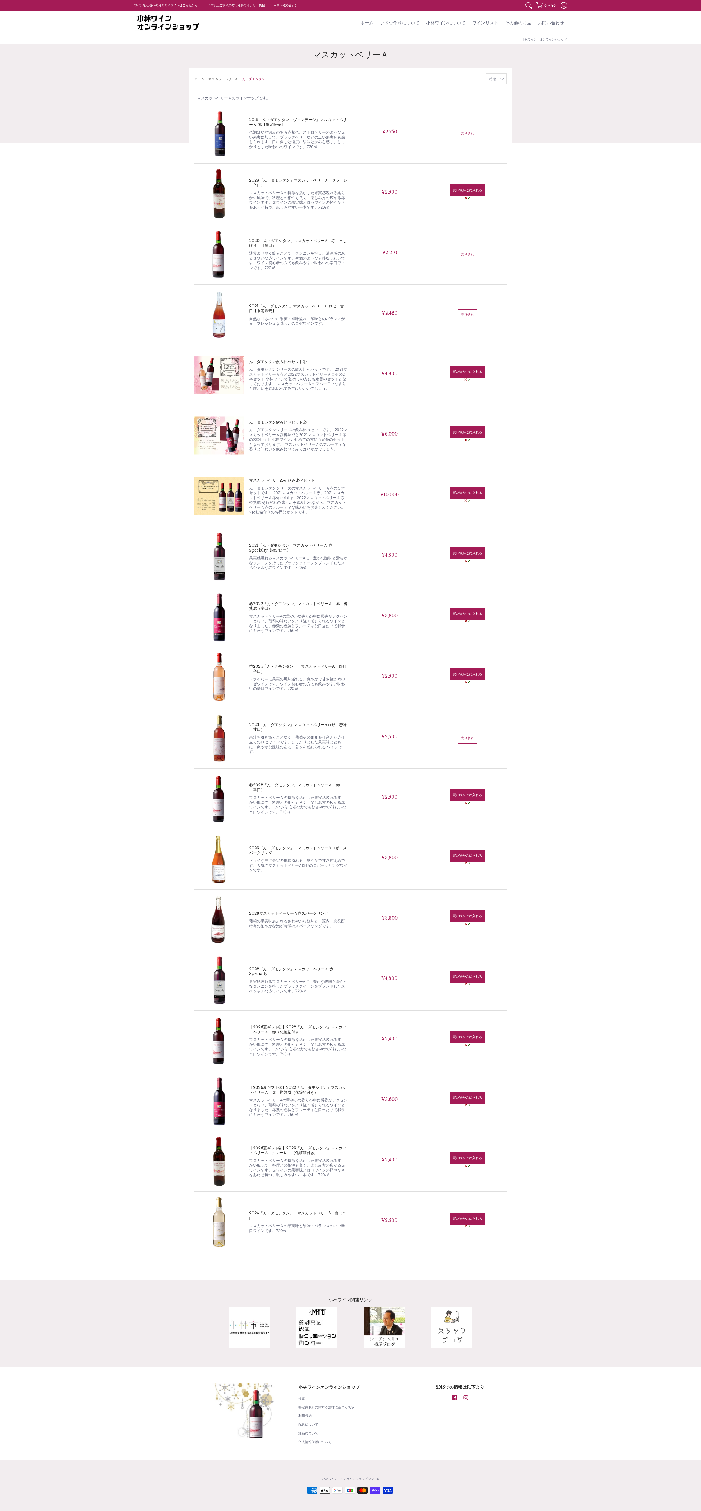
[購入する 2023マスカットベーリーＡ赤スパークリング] (219, 919)
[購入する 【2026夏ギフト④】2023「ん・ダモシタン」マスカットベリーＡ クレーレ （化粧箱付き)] (219, 1161)
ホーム (199, 79)
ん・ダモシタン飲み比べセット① (278, 361)
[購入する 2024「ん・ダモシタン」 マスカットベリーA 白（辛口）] (219, 1222)
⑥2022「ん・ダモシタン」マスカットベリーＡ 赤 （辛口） (296, 787)
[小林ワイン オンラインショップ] (168, 23)
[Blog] (384, 1327)
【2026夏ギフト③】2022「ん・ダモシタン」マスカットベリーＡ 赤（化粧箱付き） (297, 1029)
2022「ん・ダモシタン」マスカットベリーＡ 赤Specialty (291, 971)
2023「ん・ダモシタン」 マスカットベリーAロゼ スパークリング (298, 850)
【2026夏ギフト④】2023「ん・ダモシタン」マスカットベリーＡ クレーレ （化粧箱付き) (297, 1150)
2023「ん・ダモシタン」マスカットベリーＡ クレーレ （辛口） (300, 183)
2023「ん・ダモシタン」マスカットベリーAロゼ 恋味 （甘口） (299, 727)
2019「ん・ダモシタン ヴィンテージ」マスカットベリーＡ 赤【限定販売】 (298, 122)
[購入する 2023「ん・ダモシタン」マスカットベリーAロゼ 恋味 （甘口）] (219, 738)
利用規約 (305, 1416)
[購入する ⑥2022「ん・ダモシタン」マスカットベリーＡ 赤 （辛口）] (219, 798)
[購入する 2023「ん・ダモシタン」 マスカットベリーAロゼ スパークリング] (219, 859)
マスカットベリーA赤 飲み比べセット (282, 480)
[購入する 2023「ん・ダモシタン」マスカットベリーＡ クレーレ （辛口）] (219, 193)
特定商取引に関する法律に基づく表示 (326, 1407)
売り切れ (467, 133)
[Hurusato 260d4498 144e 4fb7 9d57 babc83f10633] (249, 1327)
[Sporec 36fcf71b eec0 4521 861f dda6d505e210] (317, 1327)
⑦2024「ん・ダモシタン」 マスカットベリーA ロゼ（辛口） (297, 669)
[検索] (529, 5)
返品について (308, 1433)
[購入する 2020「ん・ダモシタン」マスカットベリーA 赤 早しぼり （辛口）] (219, 254)
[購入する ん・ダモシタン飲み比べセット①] (219, 375)
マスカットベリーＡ (223, 79)
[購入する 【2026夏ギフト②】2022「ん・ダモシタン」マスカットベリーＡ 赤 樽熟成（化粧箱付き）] (219, 1101)
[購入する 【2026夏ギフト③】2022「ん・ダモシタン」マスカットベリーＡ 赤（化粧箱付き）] (219, 1040)
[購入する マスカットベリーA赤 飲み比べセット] (219, 496)
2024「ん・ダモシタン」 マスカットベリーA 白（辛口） (297, 1216)
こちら (186, 5)
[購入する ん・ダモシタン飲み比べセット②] (219, 435)
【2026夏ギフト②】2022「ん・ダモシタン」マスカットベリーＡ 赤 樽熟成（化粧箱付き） (297, 1090)
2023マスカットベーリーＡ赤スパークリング (288, 913)
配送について (308, 1424)
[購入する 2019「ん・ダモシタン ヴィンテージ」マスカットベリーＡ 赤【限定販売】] (219, 133)
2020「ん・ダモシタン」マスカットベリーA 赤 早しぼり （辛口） (298, 243)
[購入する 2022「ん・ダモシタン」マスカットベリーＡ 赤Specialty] (219, 980)
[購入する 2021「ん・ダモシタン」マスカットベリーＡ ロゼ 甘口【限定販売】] (219, 314)
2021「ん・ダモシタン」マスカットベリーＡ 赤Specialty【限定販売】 (290, 548)
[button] (546, 5)
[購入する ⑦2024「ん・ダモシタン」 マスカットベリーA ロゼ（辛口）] (219, 677)
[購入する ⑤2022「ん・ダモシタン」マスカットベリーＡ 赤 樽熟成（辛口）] (219, 617)
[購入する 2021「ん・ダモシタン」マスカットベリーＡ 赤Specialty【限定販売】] (219, 556)
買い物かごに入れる (467, 190)
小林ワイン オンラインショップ (344, 1479)
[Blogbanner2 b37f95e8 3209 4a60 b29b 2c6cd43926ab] (451, 1327)
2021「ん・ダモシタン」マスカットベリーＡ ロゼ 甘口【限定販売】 (296, 308)
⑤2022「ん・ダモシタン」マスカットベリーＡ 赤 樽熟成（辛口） (298, 606)
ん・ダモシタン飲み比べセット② (278, 422)
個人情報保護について (314, 1442)
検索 (301, 1398)
